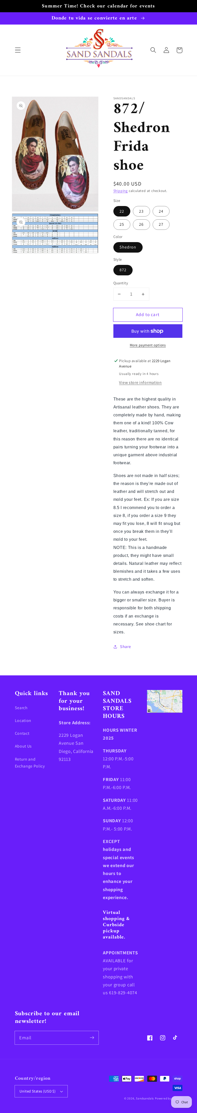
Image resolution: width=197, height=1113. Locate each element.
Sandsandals (145, 1098)
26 (141, 224)
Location (23, 720)
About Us (23, 746)
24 (161, 211)
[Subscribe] (91, 1037)
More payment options (148, 345)
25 (122, 224)
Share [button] (125, 646)
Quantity (120, 282)
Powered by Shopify (168, 1098)
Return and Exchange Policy (30, 763)
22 (122, 211)
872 (123, 270)
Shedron (128, 247)
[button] (17, 50)
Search (21, 707)
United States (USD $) (37, 1091)
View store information (140, 382)
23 (141, 211)
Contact (22, 733)
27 (161, 224)
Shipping (120, 190)
